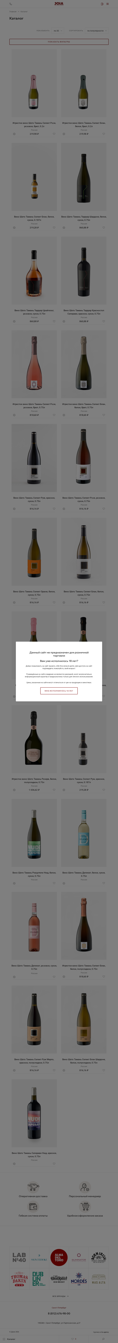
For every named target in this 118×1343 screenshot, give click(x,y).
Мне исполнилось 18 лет (59, 691)
